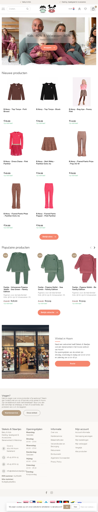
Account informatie (82, 432)
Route (72, 364)
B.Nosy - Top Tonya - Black (48, 109)
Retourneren (55, 450)
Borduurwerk (56, 454)
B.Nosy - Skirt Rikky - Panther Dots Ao (45, 162)
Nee (75, 507)
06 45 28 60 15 (12, 457)
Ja (67, 507)
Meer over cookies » (87, 507)
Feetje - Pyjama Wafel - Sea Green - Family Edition (50, 288)
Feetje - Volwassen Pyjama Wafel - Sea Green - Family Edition (16, 289)
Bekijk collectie (47, 312)
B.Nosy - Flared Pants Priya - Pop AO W (81, 162)
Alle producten (81, 451)
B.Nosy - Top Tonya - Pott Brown (15, 110)
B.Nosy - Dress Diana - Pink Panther (16, 162)
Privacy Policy (56, 462)
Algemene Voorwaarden (60, 458)
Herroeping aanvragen (84, 436)
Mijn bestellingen (81, 440)
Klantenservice (11, 413)
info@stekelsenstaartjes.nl (17, 471)
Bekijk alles (47, 237)
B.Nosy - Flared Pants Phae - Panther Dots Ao (16, 215)
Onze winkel (32, 413)
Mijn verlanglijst (81, 444)
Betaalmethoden (57, 440)
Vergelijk (78, 448)
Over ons (54, 432)
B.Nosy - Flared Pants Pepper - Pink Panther (46, 215)
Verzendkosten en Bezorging (58, 445)
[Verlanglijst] (85, 8)
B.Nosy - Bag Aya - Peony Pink (80, 110)
